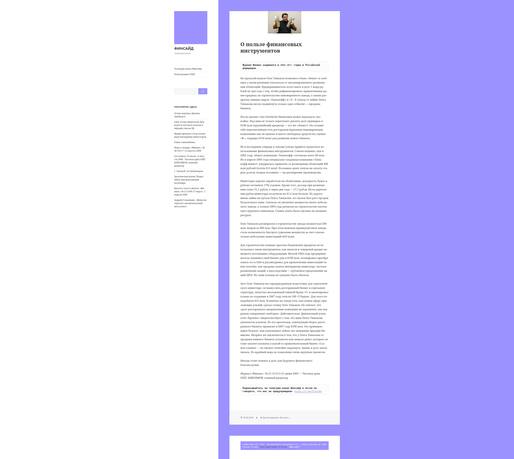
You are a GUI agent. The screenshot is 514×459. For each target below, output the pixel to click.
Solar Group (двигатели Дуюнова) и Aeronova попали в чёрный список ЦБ (189, 125)
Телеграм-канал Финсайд (188, 68)
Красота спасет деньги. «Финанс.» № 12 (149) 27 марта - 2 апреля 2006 (189, 191)
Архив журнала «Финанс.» (276, 417)
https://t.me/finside (308, 391)
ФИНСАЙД (184, 48)
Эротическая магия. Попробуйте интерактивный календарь (189, 179)
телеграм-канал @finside (273, 447)
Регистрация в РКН (184, 74)
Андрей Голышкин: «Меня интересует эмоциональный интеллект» (190, 203)
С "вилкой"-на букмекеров (188, 171)
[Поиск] (202, 91)
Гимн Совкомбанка (184, 142)
